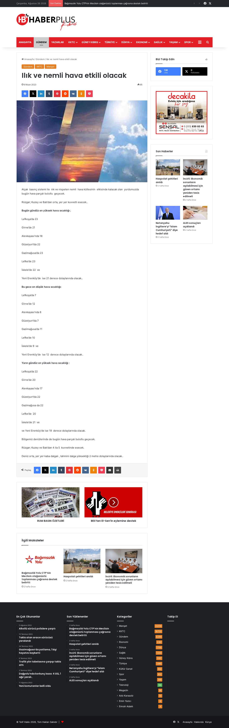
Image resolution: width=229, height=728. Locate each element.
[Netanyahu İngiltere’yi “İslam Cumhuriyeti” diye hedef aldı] (168, 212)
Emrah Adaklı (126, 706)
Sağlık (158, 42)
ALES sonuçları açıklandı (192, 224)
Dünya (125, 42)
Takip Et (172, 616)
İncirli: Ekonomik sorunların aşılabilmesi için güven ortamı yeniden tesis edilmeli (123, 579)
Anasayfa (25, 42)
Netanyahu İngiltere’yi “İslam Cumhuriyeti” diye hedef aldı (167, 228)
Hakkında (199, 722)
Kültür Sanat (125, 668)
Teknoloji (123, 685)
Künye (208, 722)
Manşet (50, 66)
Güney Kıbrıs (90, 42)
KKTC (71, 42)
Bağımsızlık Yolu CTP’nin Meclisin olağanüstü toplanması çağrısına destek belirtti (39, 577)
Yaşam (173, 42)
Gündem (41, 42)
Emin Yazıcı (125, 701)
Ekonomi (141, 42)
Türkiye (110, 42)
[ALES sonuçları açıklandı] (195, 212)
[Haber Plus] (46, 22)
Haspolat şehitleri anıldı (78, 576)
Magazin (123, 690)
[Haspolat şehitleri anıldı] (82, 561)
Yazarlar (57, 42)
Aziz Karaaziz (126, 695)
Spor (187, 42)
